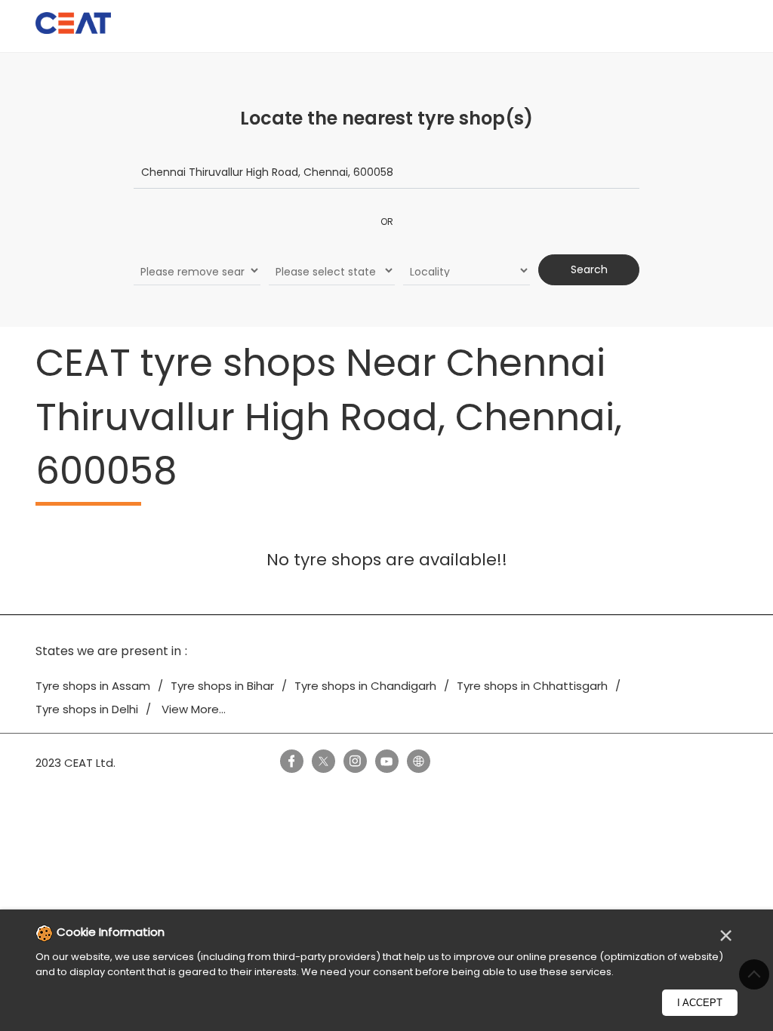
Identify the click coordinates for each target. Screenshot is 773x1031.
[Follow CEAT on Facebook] (291, 761)
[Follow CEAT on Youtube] (386, 761)
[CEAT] (73, 25)
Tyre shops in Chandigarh (365, 686)
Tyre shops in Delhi (86, 709)
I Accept (699, 1002)
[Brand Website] (418, 761)
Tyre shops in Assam (92, 686)
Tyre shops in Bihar (222, 686)
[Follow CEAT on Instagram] (355, 761)
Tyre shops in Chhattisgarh (532, 686)
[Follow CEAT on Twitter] (323, 761)
